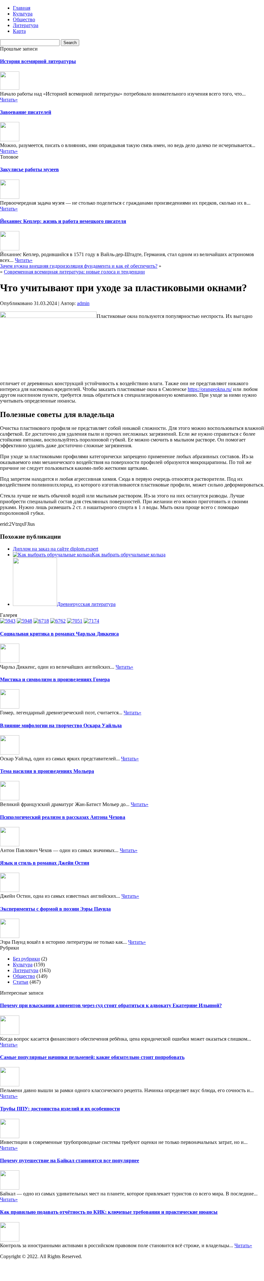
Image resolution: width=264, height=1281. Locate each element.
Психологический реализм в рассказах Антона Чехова (62, 817)
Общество (24, 19)
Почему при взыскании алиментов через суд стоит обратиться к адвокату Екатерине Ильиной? (111, 1005)
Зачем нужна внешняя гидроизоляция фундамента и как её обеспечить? (78, 266)
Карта (19, 31)
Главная (21, 8)
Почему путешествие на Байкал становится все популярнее (69, 1160)
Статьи (20, 982)
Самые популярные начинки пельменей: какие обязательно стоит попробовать (92, 1057)
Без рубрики (26, 958)
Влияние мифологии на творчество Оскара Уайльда (61, 725)
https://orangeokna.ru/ (210, 389)
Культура (23, 13)
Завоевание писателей (25, 112)
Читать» (9, 99)
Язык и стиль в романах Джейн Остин (44, 863)
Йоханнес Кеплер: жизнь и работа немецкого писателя (63, 221)
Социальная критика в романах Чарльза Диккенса (59, 633)
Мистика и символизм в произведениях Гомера (55, 679)
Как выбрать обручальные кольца (128, 554)
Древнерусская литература (86, 604)
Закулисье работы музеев (29, 169)
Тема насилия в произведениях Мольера (47, 771)
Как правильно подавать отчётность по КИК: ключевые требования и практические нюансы (109, 1212)
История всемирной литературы (38, 61)
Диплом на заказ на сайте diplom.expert (55, 549)
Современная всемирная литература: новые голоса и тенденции (74, 271)
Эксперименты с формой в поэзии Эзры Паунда (55, 909)
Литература (25, 25)
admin (83, 303)
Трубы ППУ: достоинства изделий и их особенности (60, 1108)
